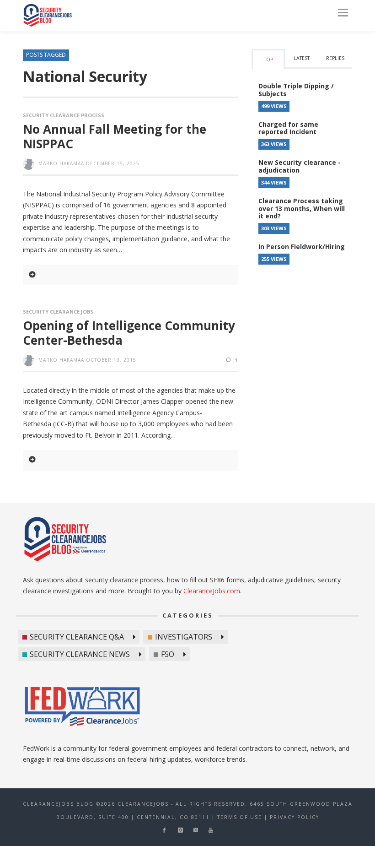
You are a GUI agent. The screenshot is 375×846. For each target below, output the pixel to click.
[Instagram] (180, 830)
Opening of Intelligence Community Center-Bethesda (129, 332)
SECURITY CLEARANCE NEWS (80, 654)
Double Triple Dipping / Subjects (296, 89)
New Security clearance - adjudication (299, 166)
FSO (167, 654)
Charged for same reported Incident (288, 128)
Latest (302, 58)
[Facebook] (164, 830)
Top (268, 59)
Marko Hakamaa (61, 163)
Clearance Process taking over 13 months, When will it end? (301, 208)
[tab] (268, 59)
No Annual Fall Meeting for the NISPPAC (114, 136)
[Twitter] (196, 830)
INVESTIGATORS (183, 637)
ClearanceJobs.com (211, 590)
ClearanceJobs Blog (47, 15)
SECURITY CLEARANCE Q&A (77, 637)
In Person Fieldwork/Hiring (301, 246)
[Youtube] (210, 830)
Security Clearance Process (63, 115)
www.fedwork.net (84, 708)
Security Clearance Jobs (58, 311)
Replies (335, 58)
